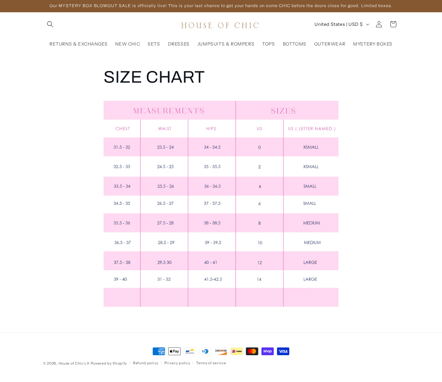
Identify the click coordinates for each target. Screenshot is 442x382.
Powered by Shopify (109, 363)
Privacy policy (177, 363)
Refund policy (146, 363)
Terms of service (211, 363)
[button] (50, 24)
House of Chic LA (74, 363)
